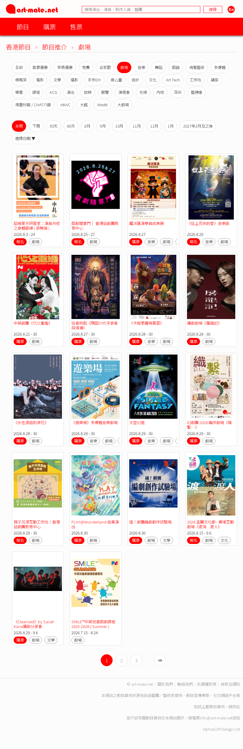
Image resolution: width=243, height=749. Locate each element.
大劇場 (123, 104)
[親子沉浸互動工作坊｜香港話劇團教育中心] (38, 486)
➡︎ (160, 660)
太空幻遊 (137, 422)
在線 (143, 92)
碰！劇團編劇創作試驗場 (150, 522)
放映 (88, 92)
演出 (70, 92)
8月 (87, 126)
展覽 (105, 92)
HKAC (65, 104)
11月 (137, 126)
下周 (36, 126)
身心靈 (116, 80)
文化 (152, 80)
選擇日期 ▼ (25, 138)
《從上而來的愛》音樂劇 (208, 223)
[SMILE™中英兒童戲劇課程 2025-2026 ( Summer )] (95, 585)
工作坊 (195, 80)
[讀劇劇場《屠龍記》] (211, 287)
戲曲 (176, 67)
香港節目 (18, 46)
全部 (19, 67)
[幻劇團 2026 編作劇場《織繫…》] (211, 387)
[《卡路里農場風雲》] (153, 287)
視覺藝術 (196, 67)
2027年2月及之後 (198, 126)
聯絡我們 (185, 684)
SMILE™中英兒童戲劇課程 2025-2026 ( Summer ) (93, 624)
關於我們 (165, 684)
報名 (20, 241)
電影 (40, 80)
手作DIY (94, 80)
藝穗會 (196, 92)
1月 (171, 126)
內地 (160, 92)
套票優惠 (40, 67)
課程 (36, 92)
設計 (135, 80)
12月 (154, 126)
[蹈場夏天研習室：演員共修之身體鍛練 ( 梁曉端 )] (38, 187)
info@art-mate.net (216, 718)
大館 (84, 104)
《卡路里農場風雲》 (146, 323)
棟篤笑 (21, 80)
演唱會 (124, 92)
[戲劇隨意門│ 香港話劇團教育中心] (95, 187)
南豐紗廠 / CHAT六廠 (33, 104)
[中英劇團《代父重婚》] (38, 287)
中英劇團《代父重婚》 (33, 323)
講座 (214, 80)
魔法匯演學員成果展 (146, 223)
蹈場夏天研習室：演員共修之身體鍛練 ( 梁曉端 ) (37, 225)
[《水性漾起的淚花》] (38, 387)
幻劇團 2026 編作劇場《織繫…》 (209, 425)
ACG (53, 92)
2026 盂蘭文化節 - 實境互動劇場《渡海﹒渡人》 (210, 524)
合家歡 (105, 67)
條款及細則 (230, 684)
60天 (71, 126)
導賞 (19, 92)
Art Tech (173, 80)
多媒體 (220, 67)
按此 (236, 706)
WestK (102, 104)
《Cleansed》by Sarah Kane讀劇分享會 (34, 624)
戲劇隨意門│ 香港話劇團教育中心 (95, 225)
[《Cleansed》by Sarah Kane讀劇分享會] (38, 585)
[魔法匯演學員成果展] (153, 187)
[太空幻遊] (153, 387)
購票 (49, 26)
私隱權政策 (206, 684)
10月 (119, 126)
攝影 (74, 80)
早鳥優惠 (65, 67)
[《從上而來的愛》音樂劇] (211, 187)
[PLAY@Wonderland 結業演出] (95, 486)
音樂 (141, 67)
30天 (53, 126)
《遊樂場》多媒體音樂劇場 (94, 422)
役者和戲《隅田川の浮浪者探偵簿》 (94, 325)
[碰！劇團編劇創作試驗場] (153, 486)
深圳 (177, 92)
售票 (76, 26)
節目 (23, 26)
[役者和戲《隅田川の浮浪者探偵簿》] (95, 287)
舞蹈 (158, 67)
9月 (103, 126)
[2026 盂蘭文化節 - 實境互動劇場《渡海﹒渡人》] (211, 486)
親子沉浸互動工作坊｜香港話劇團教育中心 (37, 524)
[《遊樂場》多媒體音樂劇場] (95, 387)
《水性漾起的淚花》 (31, 422)
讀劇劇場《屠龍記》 (204, 323)
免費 (86, 67)
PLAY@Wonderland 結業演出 (95, 524)
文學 (57, 80)
